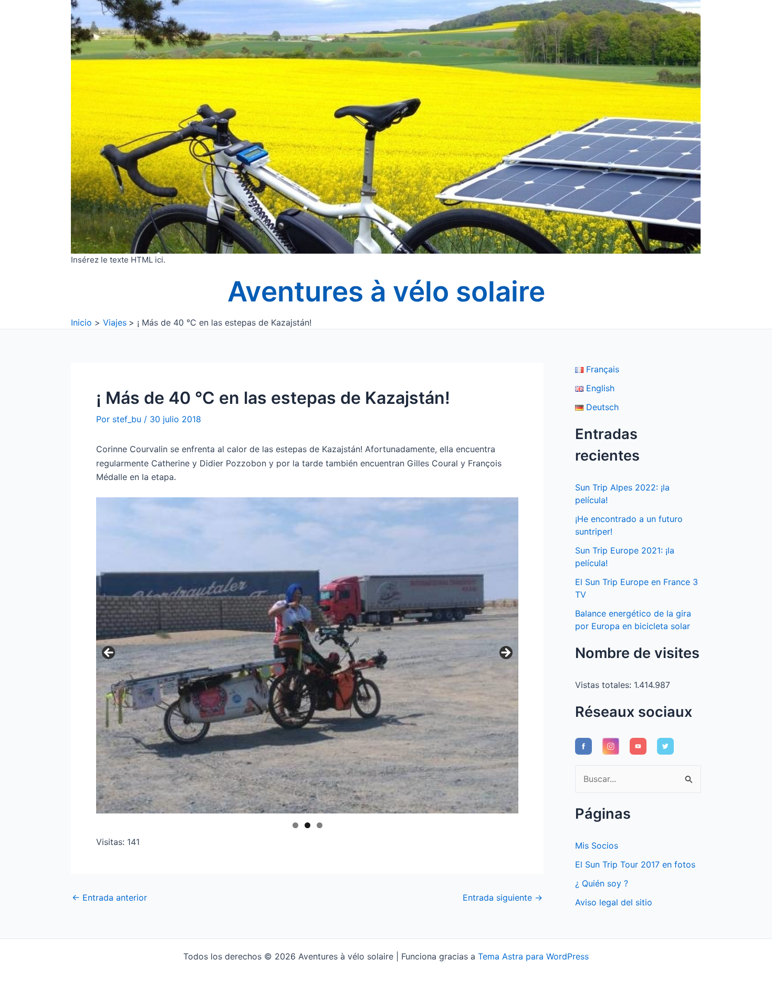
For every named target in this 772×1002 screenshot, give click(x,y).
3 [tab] (319, 825)
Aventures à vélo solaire (386, 291)
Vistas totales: (604, 685)
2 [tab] (307, 825)
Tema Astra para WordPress (533, 956)
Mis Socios (596, 845)
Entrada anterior (109, 897)
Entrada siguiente (503, 897)
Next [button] (505, 653)
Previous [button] (109, 653)
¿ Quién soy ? (601, 883)
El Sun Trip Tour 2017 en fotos (635, 864)
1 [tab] (295, 825)
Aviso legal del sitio (613, 902)
